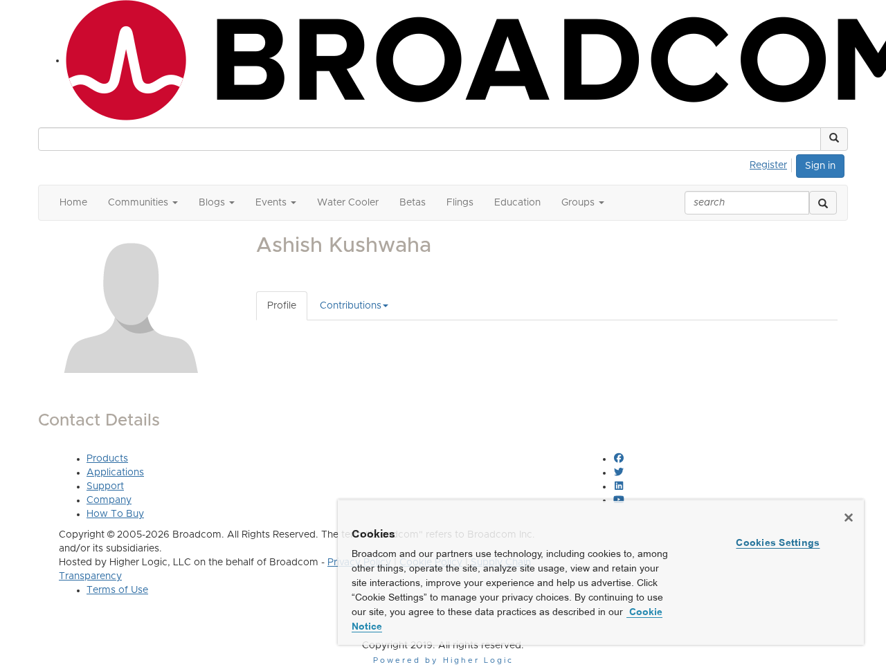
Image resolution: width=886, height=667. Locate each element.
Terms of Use (117, 590)
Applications (115, 472)
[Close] (848, 517)
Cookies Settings (778, 542)
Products (107, 459)
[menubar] (772, 163)
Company (109, 500)
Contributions (350, 306)
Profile (281, 306)
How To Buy (115, 514)
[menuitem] (772, 163)
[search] (823, 202)
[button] (834, 139)
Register (768, 165)
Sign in (820, 166)
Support (105, 486)
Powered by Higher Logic (443, 660)
